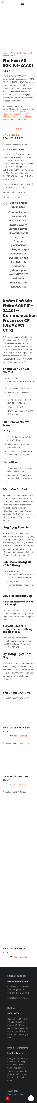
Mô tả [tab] (18, 128)
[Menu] (22, 3)
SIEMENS (24, 119)
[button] (30, 3)
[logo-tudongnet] (9, 3)
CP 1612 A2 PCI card (17, 117)
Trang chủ (7, 53)
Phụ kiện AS (16, 53)
